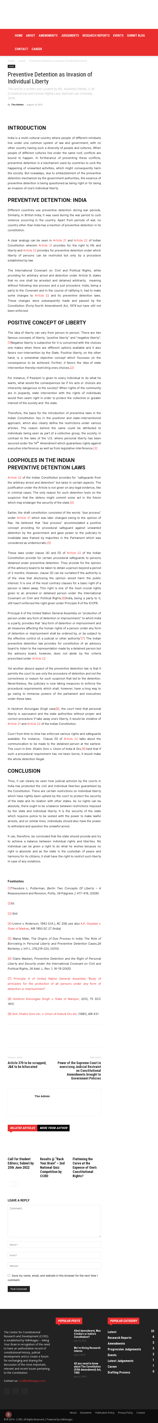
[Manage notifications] (8, 1414)
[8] (57, 709)
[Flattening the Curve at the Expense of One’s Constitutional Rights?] (87, 1146)
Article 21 (59, 240)
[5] (49, 543)
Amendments (48, 35)
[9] (83, 749)
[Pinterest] (29, 1039)
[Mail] (51, 1104)
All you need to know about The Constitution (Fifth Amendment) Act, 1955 (87, 1368)
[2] (72, 368)
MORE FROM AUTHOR (53, 1128)
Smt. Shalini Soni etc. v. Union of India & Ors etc (44, 1014)
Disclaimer (86, 1412)
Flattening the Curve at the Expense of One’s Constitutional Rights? (85, 1167)
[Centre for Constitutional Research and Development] (79, 14)
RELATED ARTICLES (22, 1128)
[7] (83, 638)
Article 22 (80, 240)
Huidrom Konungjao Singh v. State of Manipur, (46, 999)
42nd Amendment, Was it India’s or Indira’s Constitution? (87, 1333)
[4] (72, 502)
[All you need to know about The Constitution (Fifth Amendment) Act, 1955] (63, 1367)
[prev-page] (10, 1184)
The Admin (17, 104)
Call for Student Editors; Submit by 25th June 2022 (21, 1163)
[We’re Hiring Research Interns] (63, 1351)
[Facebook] (11, 1039)
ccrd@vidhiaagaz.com (32, 1381)
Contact (21, 49)
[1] (9, 342)
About (30, 35)
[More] (106, 113)
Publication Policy (104, 1412)
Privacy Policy (125, 1412)
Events (118, 35)
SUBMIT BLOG (136, 35)
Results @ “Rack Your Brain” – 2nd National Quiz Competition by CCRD (52, 1167)
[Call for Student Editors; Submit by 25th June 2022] (22, 1146)
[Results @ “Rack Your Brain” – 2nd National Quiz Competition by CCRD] (54, 1146)
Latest (22, 60)
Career (37, 49)
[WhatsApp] (38, 1039)
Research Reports (96, 35)
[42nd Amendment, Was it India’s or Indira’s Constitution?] (63, 1334)
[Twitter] (20, 1039)
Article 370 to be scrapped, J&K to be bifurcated (27, 1065)
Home (19, 35)
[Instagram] (44, 1104)
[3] (95, 448)
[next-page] (16, 1184)
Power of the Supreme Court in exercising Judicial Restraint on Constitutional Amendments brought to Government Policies (79, 1070)
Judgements (70, 35)
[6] (64, 598)
